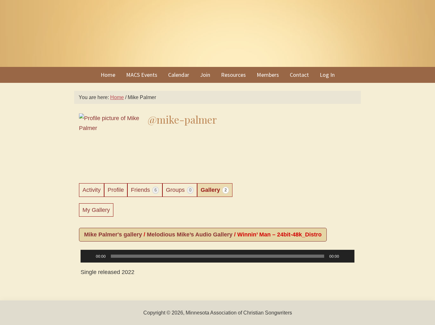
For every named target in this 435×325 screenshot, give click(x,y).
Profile (116, 190)
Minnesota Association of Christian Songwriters (217, 33)
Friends (144, 190)
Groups (178, 190)
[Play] (89, 256)
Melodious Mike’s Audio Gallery (189, 234)
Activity (91, 190)
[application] (217, 261)
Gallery (214, 190)
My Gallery (96, 210)
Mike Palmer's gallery (113, 234)
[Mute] (346, 256)
